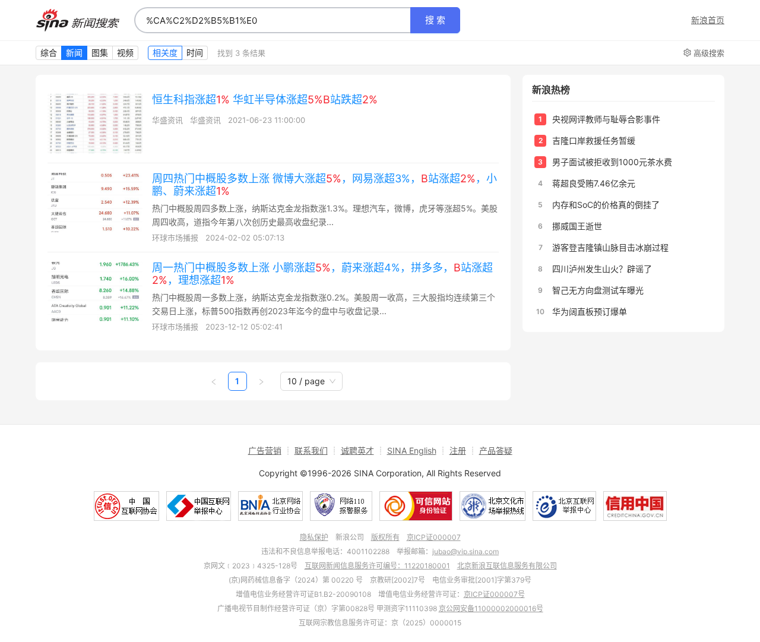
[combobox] (272, 20)
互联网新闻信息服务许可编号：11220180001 (377, 565)
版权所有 (385, 537)
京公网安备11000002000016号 (491, 608)
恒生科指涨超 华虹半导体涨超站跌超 (265, 99)
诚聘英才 (357, 450)
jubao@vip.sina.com (465, 551)
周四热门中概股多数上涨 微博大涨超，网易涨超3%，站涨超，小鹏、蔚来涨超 (324, 184)
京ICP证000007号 (494, 594)
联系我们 (311, 450)
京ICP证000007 (434, 537)
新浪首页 (707, 20)
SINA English (411, 450)
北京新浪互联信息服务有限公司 (507, 565)
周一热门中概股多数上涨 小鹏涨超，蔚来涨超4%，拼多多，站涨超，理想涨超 (322, 273)
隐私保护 (314, 537)
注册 (457, 450)
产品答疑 (495, 450)
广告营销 (264, 450)
